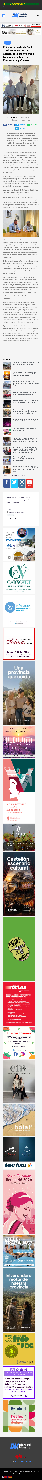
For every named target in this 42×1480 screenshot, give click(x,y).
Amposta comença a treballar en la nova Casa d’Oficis (24, 429)
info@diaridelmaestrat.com (23, 1461)
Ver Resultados (12, 519)
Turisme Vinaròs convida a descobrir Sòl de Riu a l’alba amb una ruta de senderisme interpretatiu (25, 373)
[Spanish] (10, 1477)
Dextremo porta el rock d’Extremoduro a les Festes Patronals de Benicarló (25, 401)
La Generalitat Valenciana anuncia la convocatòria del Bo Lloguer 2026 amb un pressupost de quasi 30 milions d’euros (25, 469)
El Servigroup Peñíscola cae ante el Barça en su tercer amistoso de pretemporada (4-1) (24, 458)
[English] (3, 1477)
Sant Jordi (26, 120)
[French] (8, 1477)
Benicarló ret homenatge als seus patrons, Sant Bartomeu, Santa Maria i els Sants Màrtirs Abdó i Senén (25, 411)
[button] (3, 15)
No (10, 509)
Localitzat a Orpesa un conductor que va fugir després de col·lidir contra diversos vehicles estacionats (25, 392)
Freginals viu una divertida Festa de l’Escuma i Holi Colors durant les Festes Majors (26, 383)
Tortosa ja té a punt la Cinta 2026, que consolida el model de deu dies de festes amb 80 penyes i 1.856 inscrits (25, 439)
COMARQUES (18, 120)
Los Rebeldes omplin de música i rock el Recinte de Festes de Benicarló (25, 420)
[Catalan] (5, 1477)
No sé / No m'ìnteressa (16, 512)
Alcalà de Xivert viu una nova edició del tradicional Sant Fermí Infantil (26, 363)
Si (9, 507)
